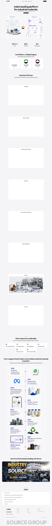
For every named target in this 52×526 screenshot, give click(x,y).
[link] (26, 12)
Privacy (42, 517)
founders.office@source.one (41, 511)
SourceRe (18, 511)
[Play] (26, 471)
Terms (43, 517)
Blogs (27, 511)
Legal (45, 517)
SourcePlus (18, 512)
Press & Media (28, 512)
